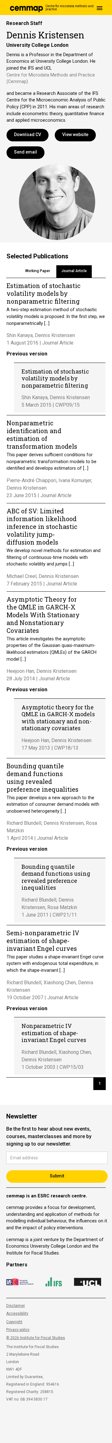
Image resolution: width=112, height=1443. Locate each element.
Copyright (14, 1322)
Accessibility (17, 1313)
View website (75, 134)
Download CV (27, 134)
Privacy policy (18, 1330)
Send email (25, 151)
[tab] (37, 271)
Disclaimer (15, 1306)
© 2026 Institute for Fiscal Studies (35, 1338)
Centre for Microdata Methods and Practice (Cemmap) (51, 78)
